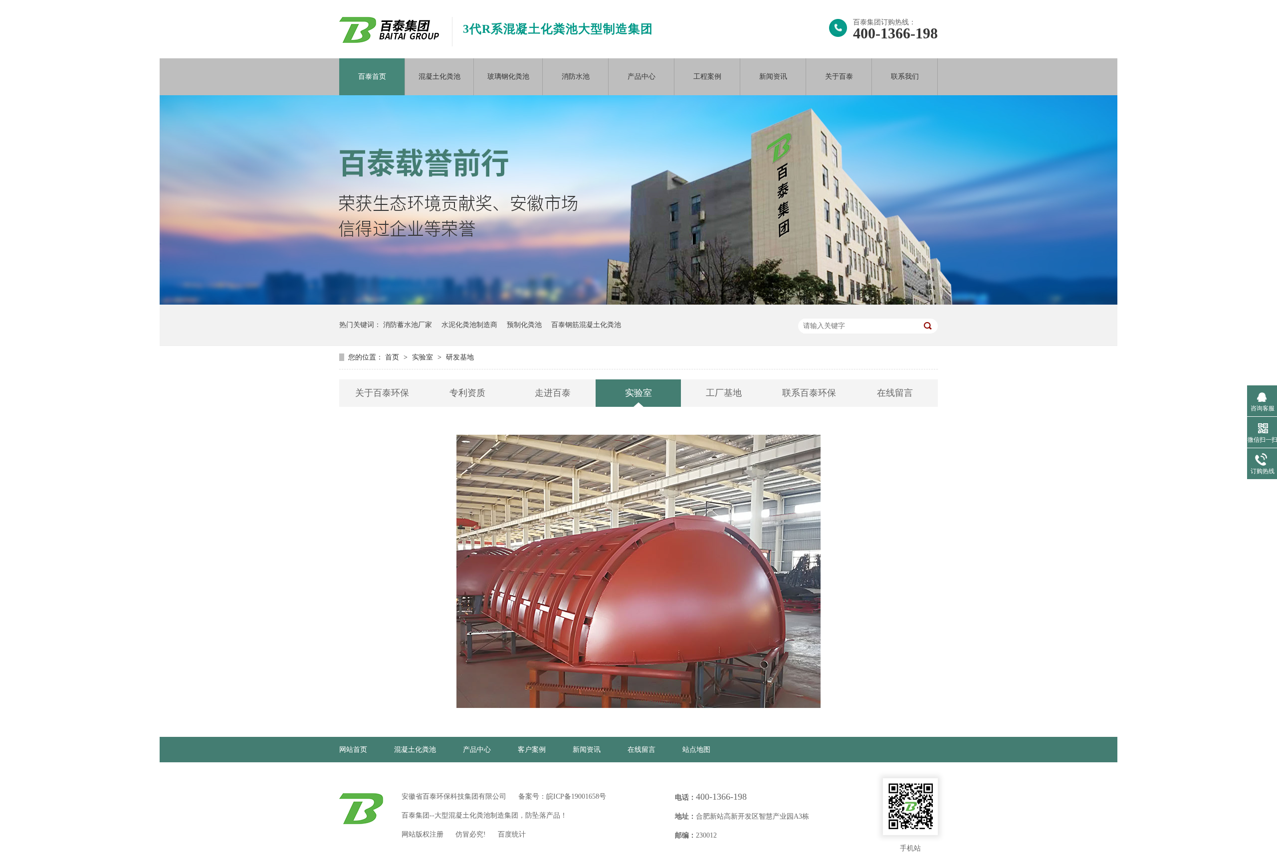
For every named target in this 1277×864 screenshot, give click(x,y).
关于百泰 (839, 76)
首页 (393, 357)
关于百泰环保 (382, 393)
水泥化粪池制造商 (469, 325)
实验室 (423, 357)
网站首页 (353, 749)
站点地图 (696, 749)
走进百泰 (553, 393)
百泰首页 (372, 76)
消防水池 (576, 76)
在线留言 (895, 393)
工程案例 (707, 76)
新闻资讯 (773, 76)
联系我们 (905, 76)
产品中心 (641, 76)
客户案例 (532, 749)
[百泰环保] (361, 808)
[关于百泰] (638, 302)
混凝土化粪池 (439, 76)
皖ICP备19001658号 (576, 796)
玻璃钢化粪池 (508, 76)
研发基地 (460, 357)
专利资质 (467, 393)
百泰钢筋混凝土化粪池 (586, 325)
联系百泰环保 (809, 393)
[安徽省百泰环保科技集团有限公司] (389, 40)
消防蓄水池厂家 (407, 325)
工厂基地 (724, 393)
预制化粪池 (524, 325)
